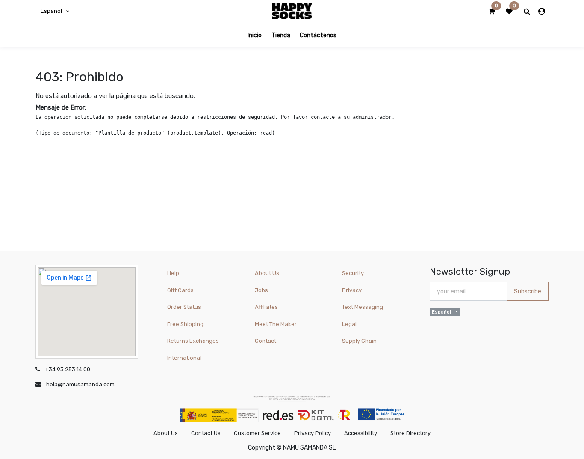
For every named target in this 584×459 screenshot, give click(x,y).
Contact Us (206, 433)
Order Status (184, 307)
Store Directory (410, 433)
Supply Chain (359, 341)
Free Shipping (185, 324)
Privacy (352, 290)
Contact (265, 341)
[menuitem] (254, 35)
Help (173, 273)
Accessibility (360, 433)
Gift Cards (180, 290)
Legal (349, 324)
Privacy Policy (312, 433)
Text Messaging (362, 307)
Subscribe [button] (527, 291)
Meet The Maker (276, 324)
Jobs (261, 290)
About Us (267, 273)
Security (353, 273)
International (184, 358)
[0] (491, 11)
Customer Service (257, 433)
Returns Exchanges (193, 341)
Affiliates (266, 307)
